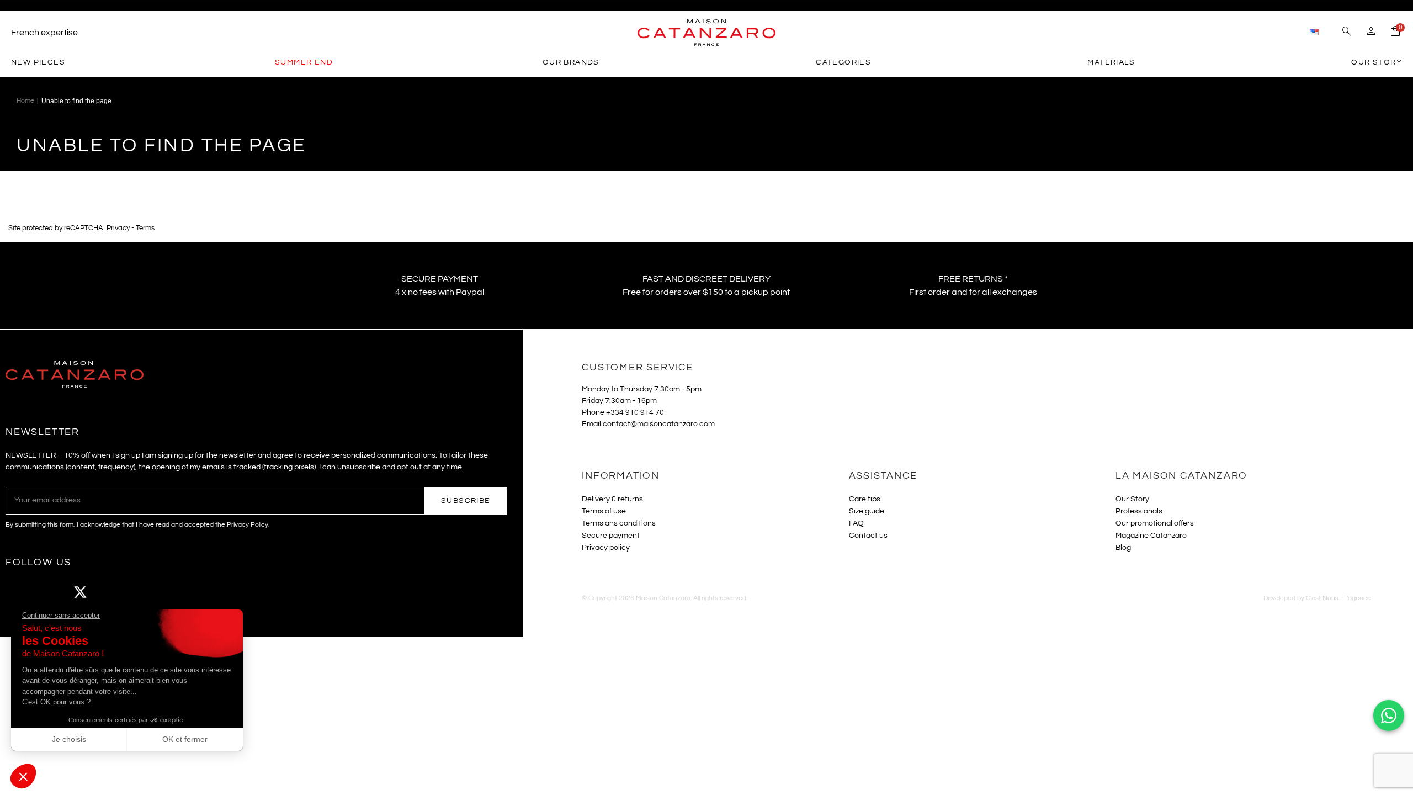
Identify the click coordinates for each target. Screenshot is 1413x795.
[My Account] (1371, 32)
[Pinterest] (141, 592)
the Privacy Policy (241, 524)
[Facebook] (19, 592)
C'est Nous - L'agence (1338, 598)
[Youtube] (110, 592)
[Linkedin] (171, 592)
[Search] (1346, 32)
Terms (145, 228)
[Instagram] (49, 592)
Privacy (118, 228)
